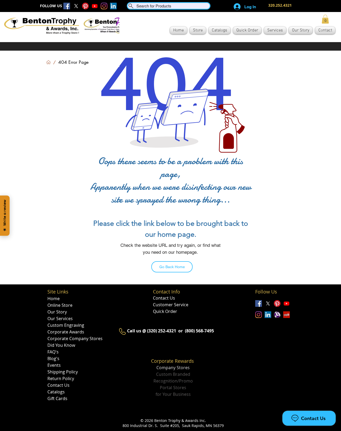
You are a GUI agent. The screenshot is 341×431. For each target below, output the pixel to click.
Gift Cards (57, 398)
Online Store (59, 305)
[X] (76, 6)
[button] (325, 19)
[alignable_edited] (277, 314)
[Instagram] (104, 6)
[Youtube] (94, 6)
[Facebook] (66, 6)
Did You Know (61, 345)
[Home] (48, 62)
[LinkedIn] (113, 6)
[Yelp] (286, 314)
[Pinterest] (85, 6)
